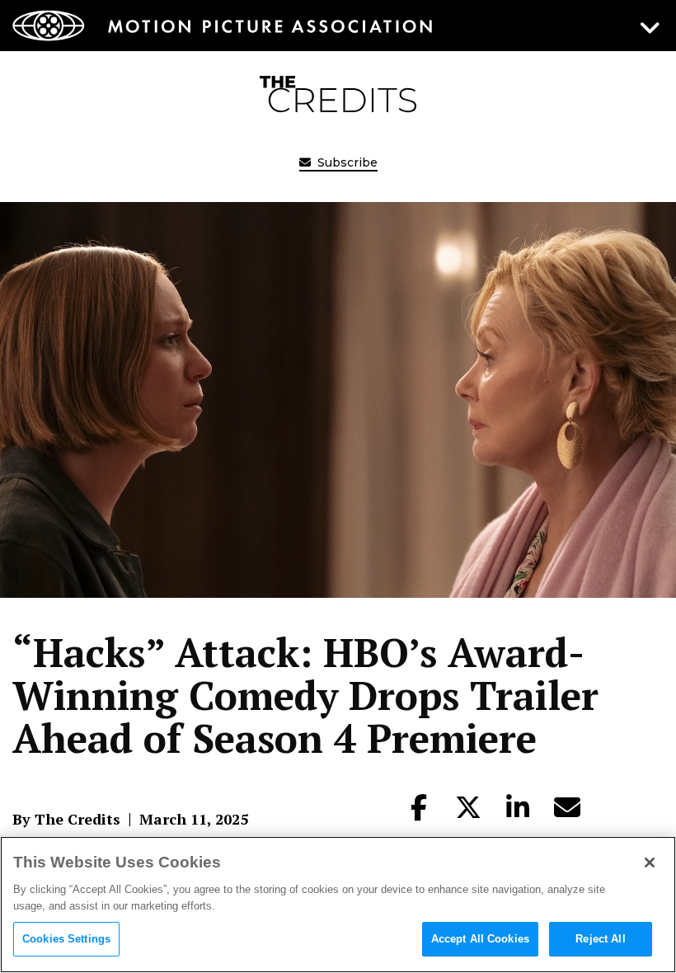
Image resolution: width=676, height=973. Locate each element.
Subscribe (346, 162)
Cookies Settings (66, 939)
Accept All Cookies (480, 939)
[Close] (649, 862)
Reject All (600, 939)
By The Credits (66, 819)
